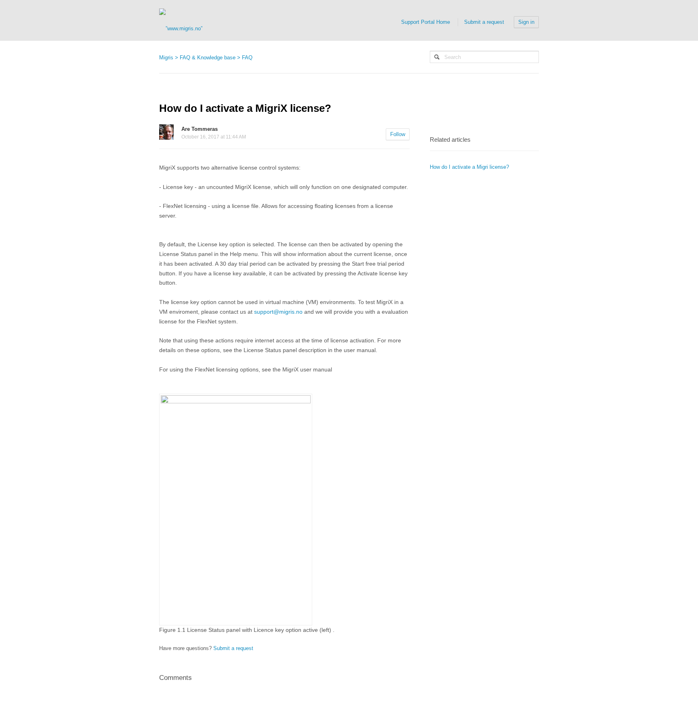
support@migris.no (278, 311)
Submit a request (484, 22)
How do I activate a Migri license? (469, 167)
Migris (166, 58)
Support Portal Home (425, 22)
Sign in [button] (526, 22)
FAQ (247, 58)
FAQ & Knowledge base (207, 58)
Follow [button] (397, 134)
